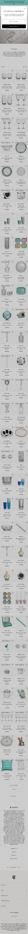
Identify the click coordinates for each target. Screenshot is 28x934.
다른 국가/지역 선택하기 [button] (14, 21)
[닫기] (24, 8)
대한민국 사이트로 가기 (14, 26)
